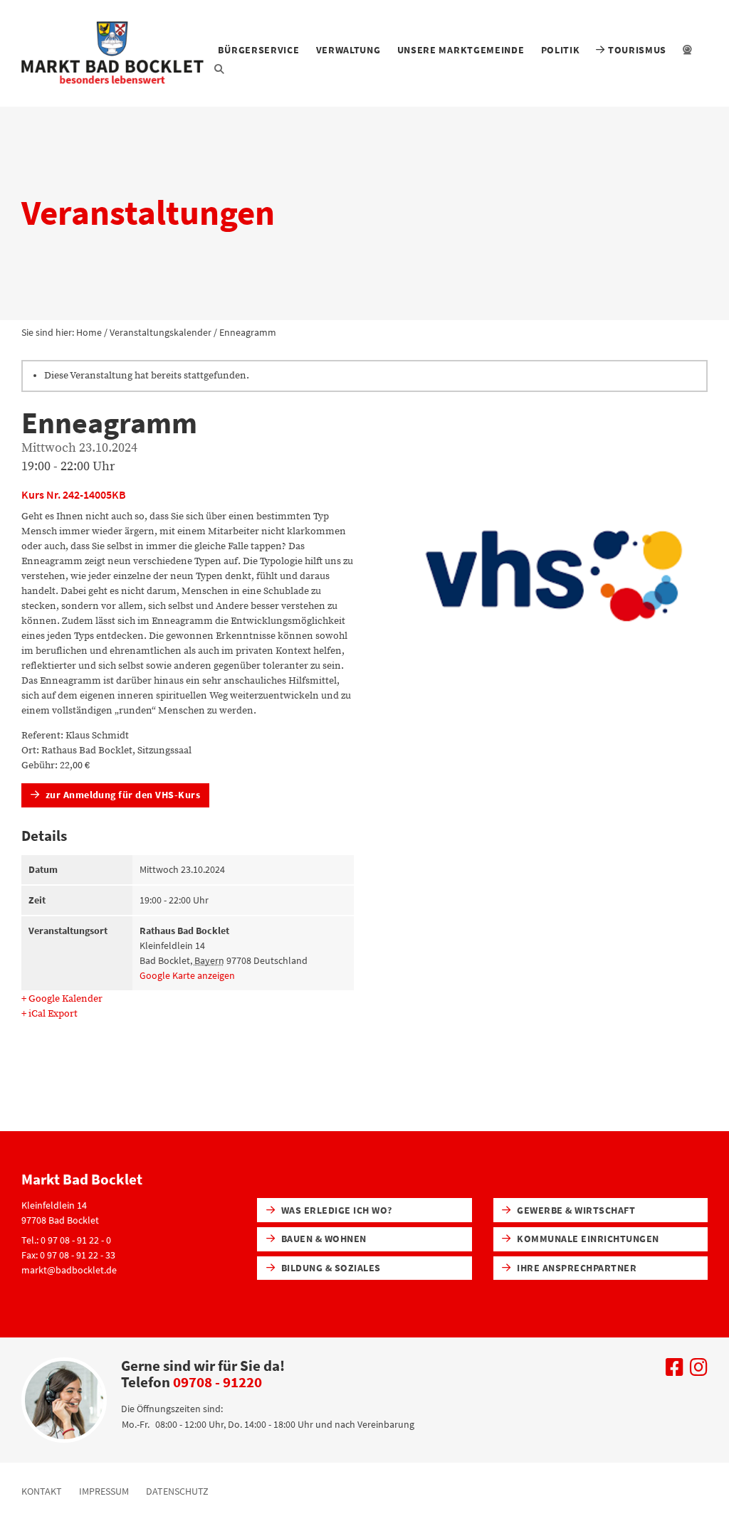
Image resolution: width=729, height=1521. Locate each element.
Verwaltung (348, 49)
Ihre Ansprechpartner (575, 1267)
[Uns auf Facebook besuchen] (674, 1370)
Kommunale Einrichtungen (587, 1238)
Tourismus (635, 49)
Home (89, 332)
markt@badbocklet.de (69, 1269)
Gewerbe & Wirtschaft (575, 1210)
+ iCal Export (49, 1013)
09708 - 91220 (217, 1382)
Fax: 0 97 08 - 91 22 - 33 (68, 1255)
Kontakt (41, 1491)
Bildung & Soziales (329, 1267)
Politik (560, 49)
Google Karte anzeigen (187, 975)
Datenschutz (177, 1491)
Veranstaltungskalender (160, 332)
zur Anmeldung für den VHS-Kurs (121, 794)
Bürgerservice (258, 49)
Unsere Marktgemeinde (461, 49)
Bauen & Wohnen (322, 1238)
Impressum (104, 1491)
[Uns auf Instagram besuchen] (699, 1370)
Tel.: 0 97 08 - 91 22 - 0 (66, 1240)
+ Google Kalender (62, 998)
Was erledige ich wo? (335, 1210)
